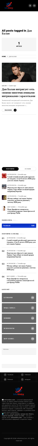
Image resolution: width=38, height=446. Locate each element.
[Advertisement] (19, 143)
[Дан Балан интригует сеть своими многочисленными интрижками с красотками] (19, 72)
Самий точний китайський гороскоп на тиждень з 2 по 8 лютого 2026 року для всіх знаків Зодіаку (21, 179)
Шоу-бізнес (11, 207)
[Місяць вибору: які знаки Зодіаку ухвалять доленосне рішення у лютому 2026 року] (4, 197)
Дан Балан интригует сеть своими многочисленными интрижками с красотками (18, 92)
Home (4, 57)
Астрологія (11, 174)
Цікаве (4, 86)
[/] (30, 5)
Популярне (10, 169)
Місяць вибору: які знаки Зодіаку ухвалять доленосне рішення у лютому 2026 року (19, 200)
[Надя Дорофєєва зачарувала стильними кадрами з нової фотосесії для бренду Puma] (4, 208)
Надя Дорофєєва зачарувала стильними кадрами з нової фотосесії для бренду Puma (21, 211)
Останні (28, 169)
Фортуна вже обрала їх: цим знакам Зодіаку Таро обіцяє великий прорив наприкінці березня (20, 189)
